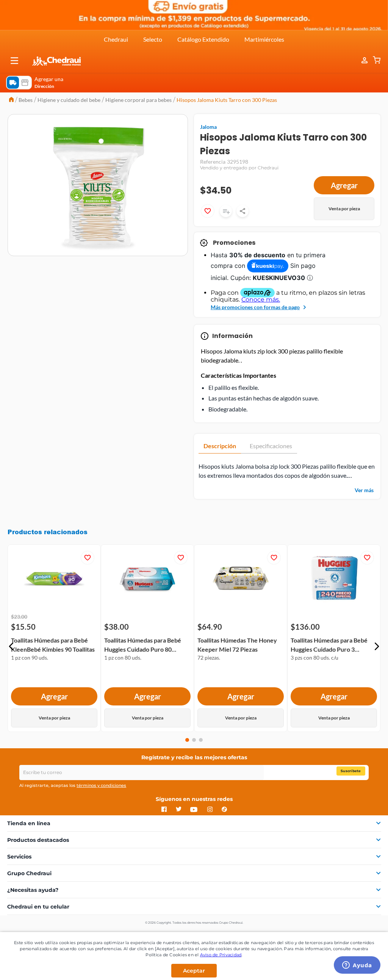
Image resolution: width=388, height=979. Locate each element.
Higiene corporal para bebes (138, 100)
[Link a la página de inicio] (11, 100)
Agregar (344, 185)
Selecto (152, 39)
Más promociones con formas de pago (255, 307)
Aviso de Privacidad (221, 954)
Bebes (26, 100)
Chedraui (116, 39)
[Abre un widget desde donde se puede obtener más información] (357, 965)
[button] (14, 60)
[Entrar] (360, 60)
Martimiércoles (264, 39)
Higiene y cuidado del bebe (69, 100)
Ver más (364, 490)
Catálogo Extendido (203, 39)
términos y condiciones (101, 785)
